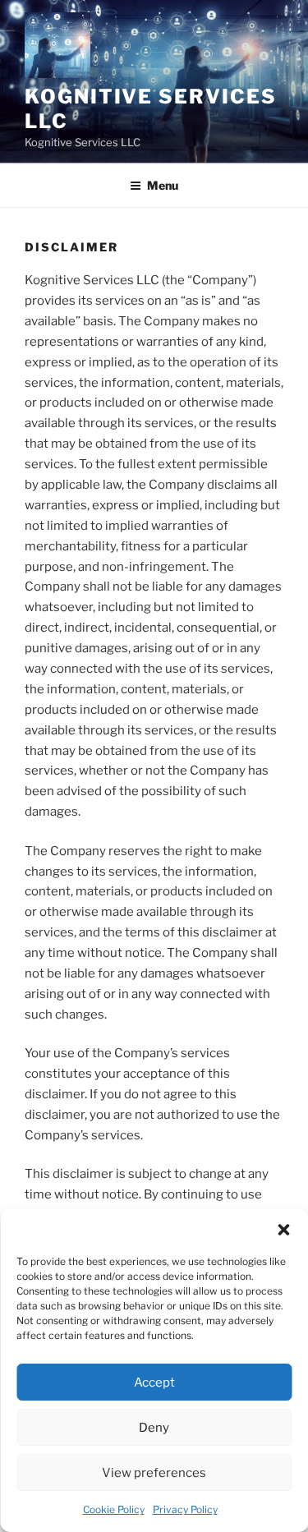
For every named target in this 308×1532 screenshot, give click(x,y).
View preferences (154, 1472)
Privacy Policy (185, 1509)
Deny (154, 1427)
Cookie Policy (114, 1509)
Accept (154, 1382)
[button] (283, 1229)
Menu (162, 185)
